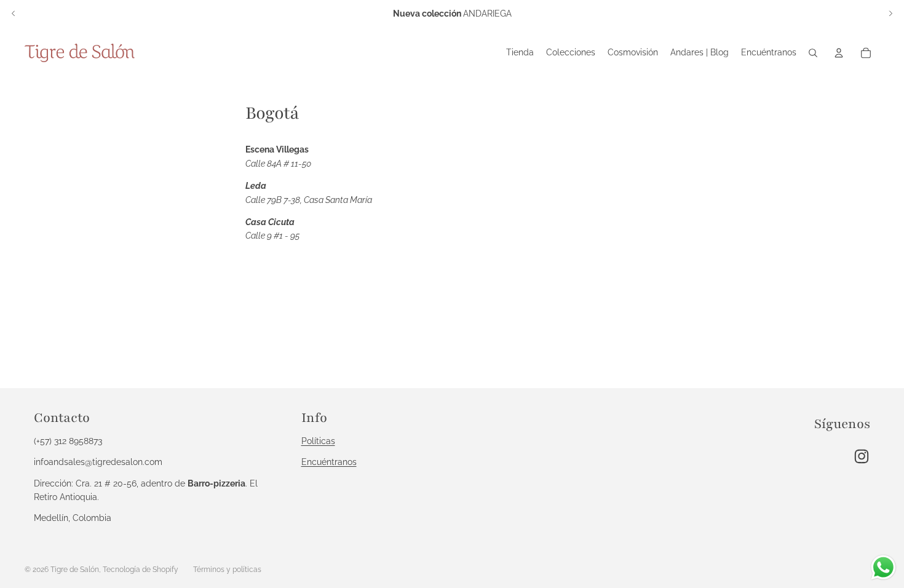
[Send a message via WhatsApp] (883, 567)
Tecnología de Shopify (140, 569)
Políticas (318, 441)
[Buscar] (813, 52)
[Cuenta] (838, 52)
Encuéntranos (329, 462)
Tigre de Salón (74, 569)
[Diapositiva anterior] (13, 13)
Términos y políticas (227, 569)
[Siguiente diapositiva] (890, 13)
